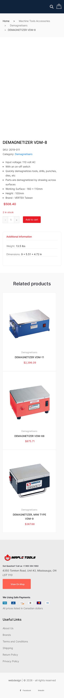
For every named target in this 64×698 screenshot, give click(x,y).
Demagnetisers (18, 25)
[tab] (19, 237)
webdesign (14, 680)
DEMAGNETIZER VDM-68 (29, 435)
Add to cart (32, 219)
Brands (7, 634)
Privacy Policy (11, 661)
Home (6, 20)
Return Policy (10, 654)
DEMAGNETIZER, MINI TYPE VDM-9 (29, 516)
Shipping (8, 648)
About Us (8, 628)
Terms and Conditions (15, 641)
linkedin (41, 690)
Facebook (27, 690)
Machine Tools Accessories (34, 20)
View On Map (18, 584)
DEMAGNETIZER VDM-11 (29, 357)
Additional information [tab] (19, 236)
